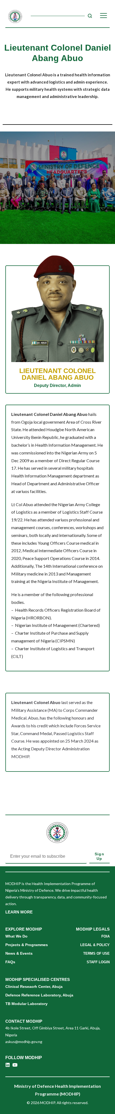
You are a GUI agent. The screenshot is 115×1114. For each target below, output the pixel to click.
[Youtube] (15, 1065)
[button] (19, 912)
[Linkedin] (7, 1065)
